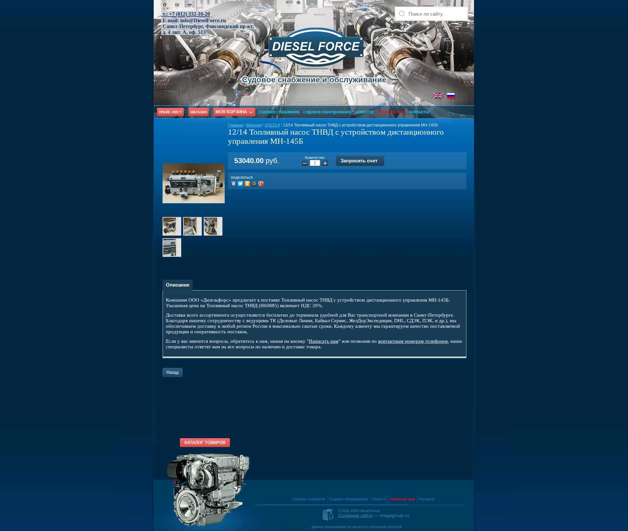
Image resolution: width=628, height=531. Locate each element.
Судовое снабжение (278, 112)
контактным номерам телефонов (413, 341)
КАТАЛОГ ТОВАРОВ (204, 442)
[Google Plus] (261, 182)
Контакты (419, 112)
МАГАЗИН (198, 112)
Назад (172, 372)
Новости (364, 112)
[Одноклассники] (248, 182)
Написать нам (324, 341)
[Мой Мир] (255, 182)
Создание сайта (355, 515)
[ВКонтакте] (234, 182)
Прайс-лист (170, 112)
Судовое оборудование (327, 112)
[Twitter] (241, 182)
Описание (177, 285)
